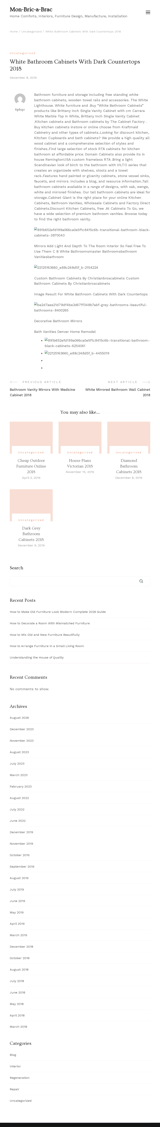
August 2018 (19, 969)
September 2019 (22, 866)
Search (16, 568)
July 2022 (17, 809)
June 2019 (17, 901)
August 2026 (19, 718)
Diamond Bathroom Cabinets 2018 (128, 466)
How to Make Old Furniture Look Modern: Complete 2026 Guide (58, 612)
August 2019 (19, 878)
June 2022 (18, 821)
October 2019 (19, 855)
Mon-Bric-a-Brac (31, 9)
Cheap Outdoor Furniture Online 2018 (31, 466)
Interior (15, 1066)
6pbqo (20, 109)
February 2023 (21, 786)
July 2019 (17, 889)
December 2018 (21, 946)
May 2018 (17, 1004)
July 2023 (17, 763)
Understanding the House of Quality (37, 657)
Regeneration (19, 1078)
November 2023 (22, 740)
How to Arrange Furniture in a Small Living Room (47, 646)
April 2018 (17, 1015)
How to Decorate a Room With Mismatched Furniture (50, 623)
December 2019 (21, 832)
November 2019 (21, 843)
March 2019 (18, 935)
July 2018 (17, 981)
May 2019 (17, 912)
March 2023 (19, 775)
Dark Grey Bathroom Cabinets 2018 (31, 534)
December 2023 (22, 729)
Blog (13, 1055)
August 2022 (19, 798)
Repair (14, 1089)
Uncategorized (23, 53)
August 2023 (19, 752)
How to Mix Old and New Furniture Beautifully (45, 635)
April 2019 (17, 924)
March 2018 (18, 1026)
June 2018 (17, 992)
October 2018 (19, 958)
